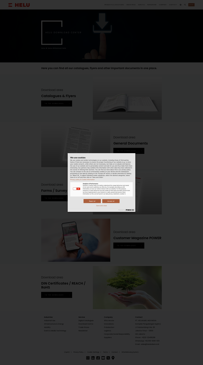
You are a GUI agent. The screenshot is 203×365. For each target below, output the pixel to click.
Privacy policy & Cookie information (82, 179)
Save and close (101, 205)
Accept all (110, 201)
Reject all (92, 201)
